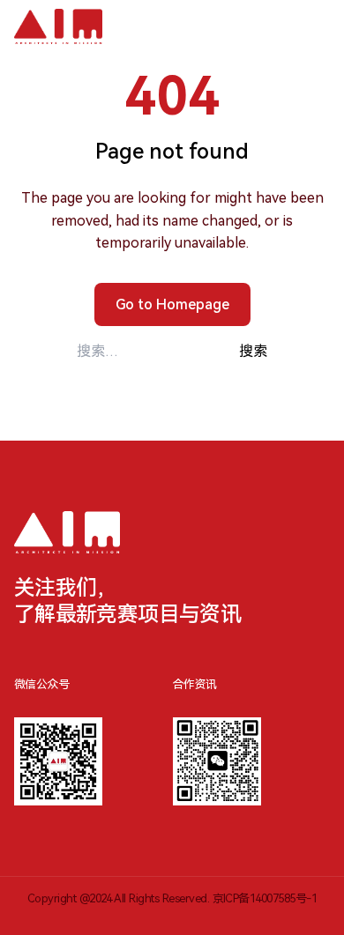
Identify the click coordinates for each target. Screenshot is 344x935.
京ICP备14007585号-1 (265, 898)
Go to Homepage (172, 304)
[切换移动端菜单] (310, 26)
